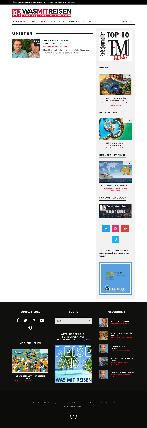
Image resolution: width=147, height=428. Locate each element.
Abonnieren (36, 2)
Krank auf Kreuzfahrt (122, 374)
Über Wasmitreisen (21, 2)
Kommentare (91, 22)
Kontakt (71, 2)
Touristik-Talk (46, 22)
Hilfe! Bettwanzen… (121, 322)
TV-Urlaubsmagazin (69, 22)
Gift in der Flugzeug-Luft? (122, 361)
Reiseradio (20, 22)
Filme (32, 22)
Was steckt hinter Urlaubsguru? (57, 43)
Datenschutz (60, 2)
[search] (89, 321)
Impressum (48, 2)
